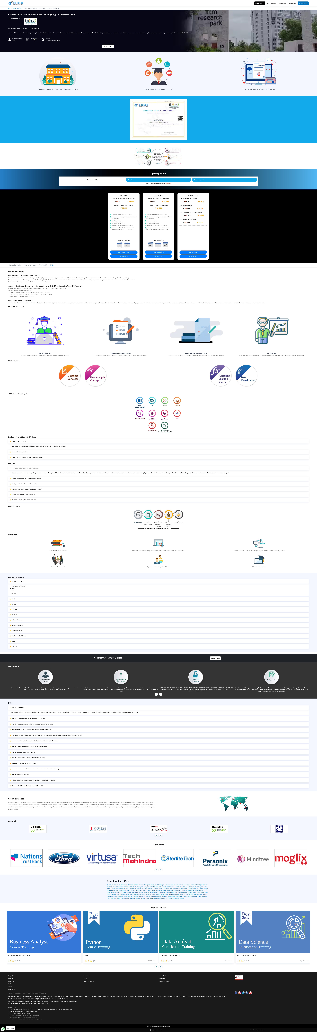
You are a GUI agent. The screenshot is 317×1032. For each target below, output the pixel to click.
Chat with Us (10, 1028)
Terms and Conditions (160, 525)
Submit (158, 530)
